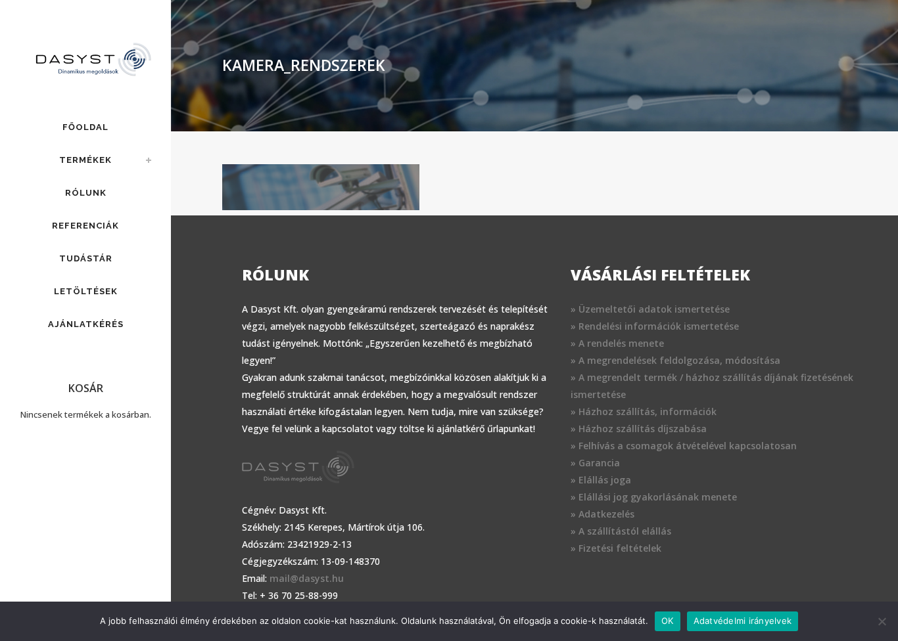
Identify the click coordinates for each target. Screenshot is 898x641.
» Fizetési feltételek (616, 548)
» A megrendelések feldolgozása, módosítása (675, 360)
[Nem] (881, 621)
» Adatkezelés (602, 514)
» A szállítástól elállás (621, 531)
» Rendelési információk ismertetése (655, 326)
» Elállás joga (601, 480)
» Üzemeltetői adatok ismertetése (650, 309)
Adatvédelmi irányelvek (743, 620)
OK (667, 620)
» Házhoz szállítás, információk (644, 411)
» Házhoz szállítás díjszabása (639, 428)
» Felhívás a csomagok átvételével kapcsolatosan (684, 445)
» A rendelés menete (617, 343)
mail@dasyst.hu (307, 578)
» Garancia (595, 462)
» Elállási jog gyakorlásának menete (654, 497)
